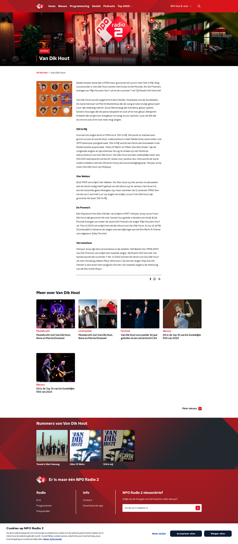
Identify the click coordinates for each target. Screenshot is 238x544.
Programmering (79, 6)
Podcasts (109, 6)
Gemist (96, 6)
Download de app (93, 506)
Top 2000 (124, 6)
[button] (199, 6)
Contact (87, 500)
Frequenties (43, 511)
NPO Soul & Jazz (179, 6)
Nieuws (62, 6)
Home (52, 6)
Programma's (44, 506)
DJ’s (38, 500)
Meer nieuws (189, 408)
